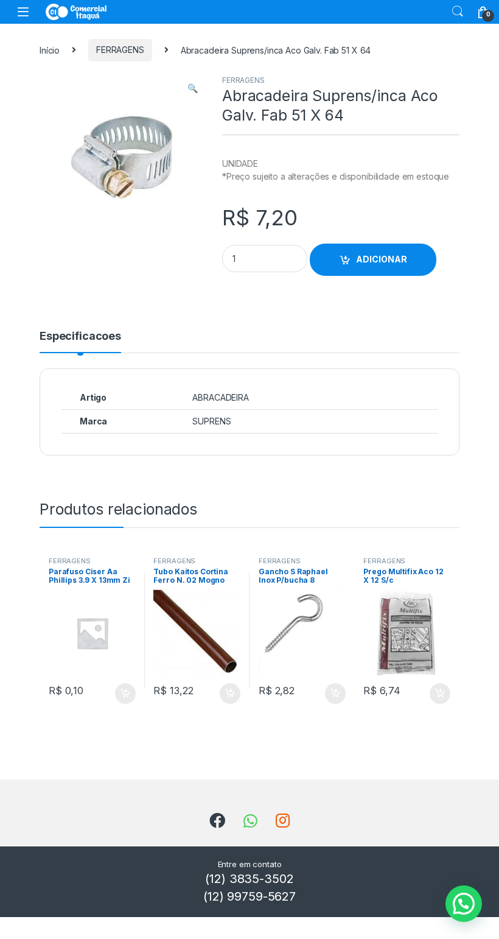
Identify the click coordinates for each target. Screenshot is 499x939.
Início (50, 49)
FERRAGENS (120, 49)
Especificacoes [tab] (80, 336)
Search (457, 11)
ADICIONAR (381, 259)
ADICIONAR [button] (113, 693)
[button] (192, 88)
